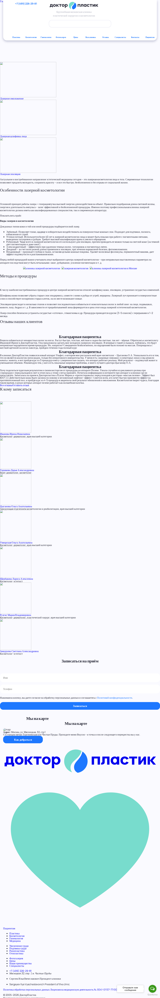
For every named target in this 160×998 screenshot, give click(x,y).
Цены (75, 37)
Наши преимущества (20, 963)
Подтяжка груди (18, 948)
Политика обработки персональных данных (26, 989)
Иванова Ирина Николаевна (15, 434)
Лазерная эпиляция (10, 174)
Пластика (16, 37)
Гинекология (46, 37)
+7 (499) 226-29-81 (20, 971)
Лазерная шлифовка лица (13, 136)
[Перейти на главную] (80, 772)
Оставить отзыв (20, 385)
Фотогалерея (61, 37)
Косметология (31, 37)
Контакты (135, 37)
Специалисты (120, 37)
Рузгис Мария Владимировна (15, 615)
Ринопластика (17, 951)
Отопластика (16, 953)
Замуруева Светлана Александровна (19, 651)
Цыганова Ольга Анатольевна (16, 506)
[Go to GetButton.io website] (153, 995)
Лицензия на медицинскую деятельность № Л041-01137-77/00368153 (87, 989)
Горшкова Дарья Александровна (17, 470)
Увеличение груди (19, 946)
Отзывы (105, 37)
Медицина (15, 941)
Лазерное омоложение (12, 98)
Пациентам (150, 37)
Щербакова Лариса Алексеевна (16, 578)
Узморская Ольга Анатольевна (16, 542)
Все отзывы (6, 385)
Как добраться (23, 739)
